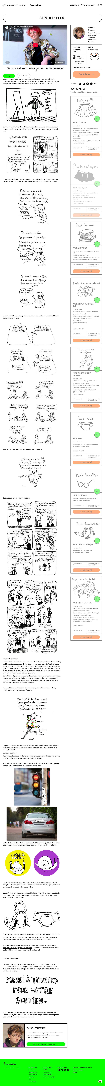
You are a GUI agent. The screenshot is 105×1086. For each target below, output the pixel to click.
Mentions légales (78, 1070)
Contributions (24, 76)
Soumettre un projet (49, 1077)
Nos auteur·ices (33, 1072)
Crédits (75, 1072)
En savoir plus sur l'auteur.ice (44, 1044)
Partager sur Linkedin (87, 83)
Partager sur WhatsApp (91, 83)
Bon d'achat (32, 1077)
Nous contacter (33, 1074)
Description (9, 76)
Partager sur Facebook (80, 83)
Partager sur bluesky (83, 83)
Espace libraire (47, 1074)
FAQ (30, 1079)
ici (35, 70)
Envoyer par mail (95, 83)
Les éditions (32, 1070)
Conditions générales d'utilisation (82, 1067)
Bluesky (61, 1070)
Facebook (58, 1070)
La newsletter (32, 1081)
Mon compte (47, 1072)
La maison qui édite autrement (82, 5)
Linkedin (65, 1070)
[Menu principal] (3, 5)
